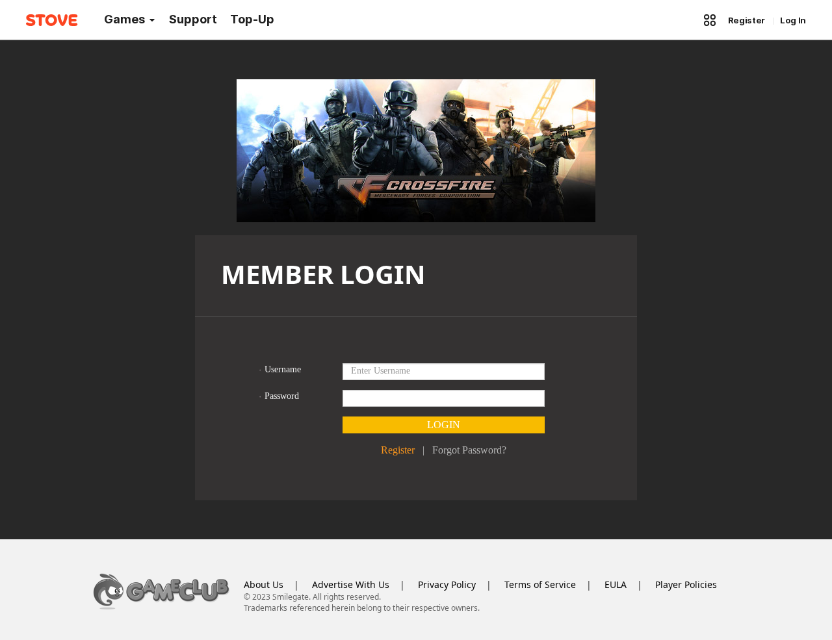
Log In (793, 20)
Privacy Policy (447, 584)
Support (193, 19)
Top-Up (252, 19)
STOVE (52, 20)
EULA (615, 584)
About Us (263, 584)
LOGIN (443, 424)
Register (746, 20)
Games (124, 19)
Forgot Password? (469, 449)
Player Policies (686, 584)
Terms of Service (540, 584)
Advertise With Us (350, 584)
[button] (710, 20)
